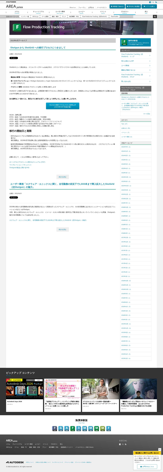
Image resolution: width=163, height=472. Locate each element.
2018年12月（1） (126, 207)
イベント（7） (125, 132)
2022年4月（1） (126, 168)
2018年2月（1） (126, 233)
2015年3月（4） (126, 358)
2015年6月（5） (126, 345)
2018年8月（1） (126, 216)
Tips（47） (124, 124)
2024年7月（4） (126, 147)
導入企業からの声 (127, 61)
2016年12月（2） (126, 281)
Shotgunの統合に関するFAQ (19, 167)
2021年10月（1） (126, 177)
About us (73, 7)
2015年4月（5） (126, 354)
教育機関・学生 (53, 447)
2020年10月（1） (126, 186)
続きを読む (63, 177)
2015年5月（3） (126, 350)
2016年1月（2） (126, 319)
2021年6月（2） (126, 181)
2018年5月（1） (126, 224)
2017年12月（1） (126, 237)
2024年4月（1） (126, 151)
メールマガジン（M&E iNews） (84, 447)
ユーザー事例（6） (127, 137)
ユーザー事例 (28, 444)
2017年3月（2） (126, 268)
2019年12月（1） (126, 199)
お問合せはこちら (148, 466)
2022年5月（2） (126, 164)
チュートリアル (17, 444)
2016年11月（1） (126, 285)
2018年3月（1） (126, 229)
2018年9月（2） (126, 212)
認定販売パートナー (67, 447)
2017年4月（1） (126, 263)
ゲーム (17, 447)
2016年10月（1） (126, 289)
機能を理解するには (128, 70)
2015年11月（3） (126, 328)
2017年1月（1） (126, 276)
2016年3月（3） (126, 311)
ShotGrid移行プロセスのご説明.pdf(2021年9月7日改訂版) (62, 106)
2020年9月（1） (126, 190)
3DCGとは (9, 447)
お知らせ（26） (126, 128)
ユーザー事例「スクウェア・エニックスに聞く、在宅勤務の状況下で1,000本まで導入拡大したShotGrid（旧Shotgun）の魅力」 (135, 106)
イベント (45, 444)
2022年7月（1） (126, 160)
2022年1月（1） (126, 173)
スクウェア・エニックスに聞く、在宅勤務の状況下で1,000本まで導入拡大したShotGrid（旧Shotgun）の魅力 (47, 220)
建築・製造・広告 (34, 447)
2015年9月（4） (126, 332)
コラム (8, 444)
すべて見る (146, 114)
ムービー (37, 444)
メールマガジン (102, 7)
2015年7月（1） (126, 341)
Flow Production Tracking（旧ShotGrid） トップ (132, 55)
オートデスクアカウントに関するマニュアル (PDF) (27, 162)
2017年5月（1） (126, 259)
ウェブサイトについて (57, 462)
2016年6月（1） (126, 302)
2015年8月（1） (126, 337)
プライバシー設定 (69, 462)
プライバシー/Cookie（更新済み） (83, 462)
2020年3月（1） (126, 194)
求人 (61, 444)
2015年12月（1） (126, 324)
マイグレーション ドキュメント (20, 165)
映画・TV (24, 447)
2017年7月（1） (126, 250)
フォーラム (82, 7)
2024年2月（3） (126, 155)
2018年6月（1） (126, 220)
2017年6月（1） (126, 255)
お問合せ (91, 7)
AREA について (30, 462)
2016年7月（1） (126, 298)
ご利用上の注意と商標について (43, 462)
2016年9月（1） (126, 294)
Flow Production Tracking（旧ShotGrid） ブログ (132, 76)
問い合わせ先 (126, 81)
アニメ (44, 447)
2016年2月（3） (126, 315)
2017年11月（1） (126, 242)
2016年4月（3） (126, 307)
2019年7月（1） (126, 203)
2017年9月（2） (126, 246)
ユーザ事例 (125, 65)
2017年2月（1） (126, 272)
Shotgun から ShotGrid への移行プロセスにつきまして (38, 47)
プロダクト (54, 444)
